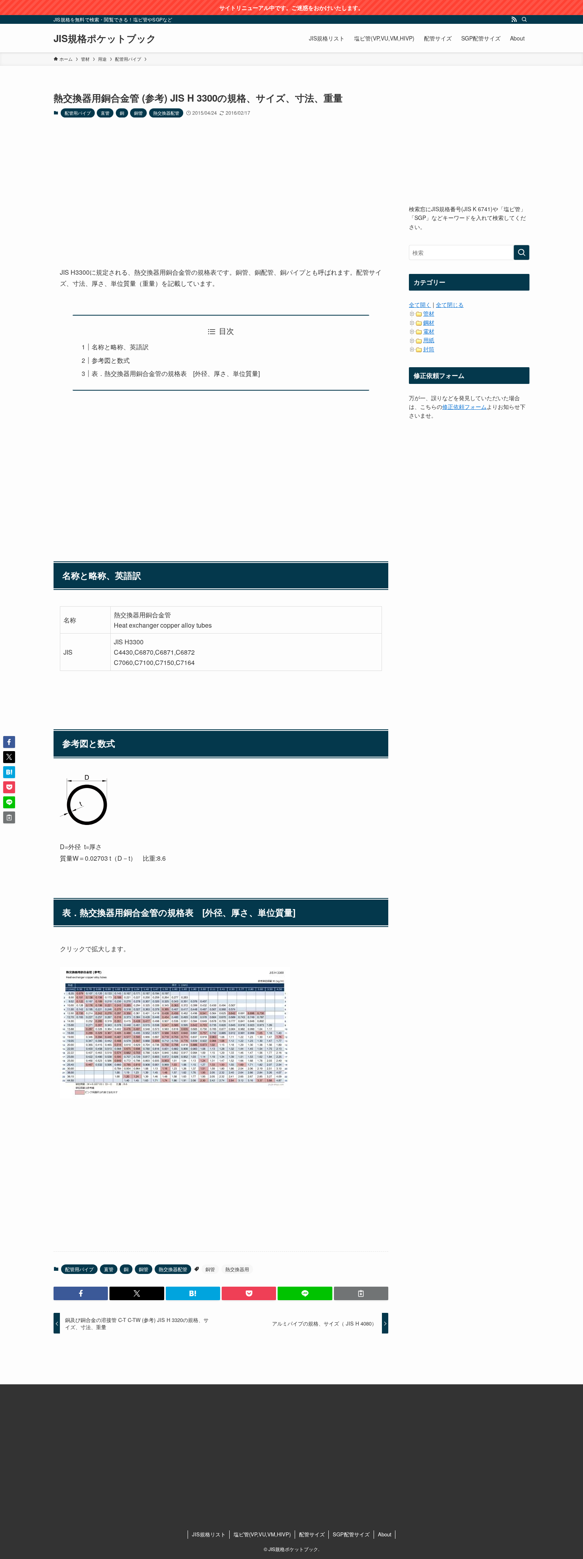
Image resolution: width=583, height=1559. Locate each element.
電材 (428, 331)
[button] (81, 1293)
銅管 (138, 113)
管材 (428, 313)
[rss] (514, 19)
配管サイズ (312, 1534)
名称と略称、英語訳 (120, 346)
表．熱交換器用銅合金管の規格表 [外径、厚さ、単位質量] (176, 373)
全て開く (420, 304)
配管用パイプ (78, 113)
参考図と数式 (111, 360)
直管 (105, 113)
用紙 (428, 340)
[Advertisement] (221, 185)
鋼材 (428, 322)
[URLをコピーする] (361, 1293)
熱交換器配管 (166, 113)
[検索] (524, 19)
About (384, 1534)
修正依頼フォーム (464, 406)
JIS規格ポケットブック (105, 38)
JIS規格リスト (209, 1534)
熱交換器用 (237, 1269)
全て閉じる (450, 304)
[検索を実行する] (521, 252)
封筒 (428, 349)
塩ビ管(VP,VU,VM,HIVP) (262, 1534)
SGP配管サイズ (351, 1534)
